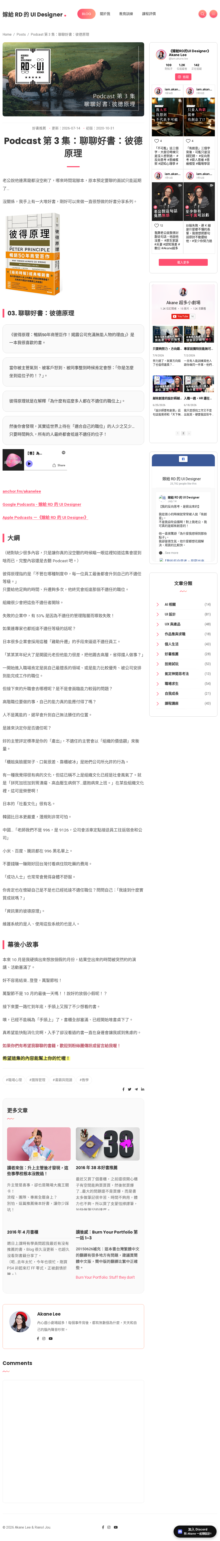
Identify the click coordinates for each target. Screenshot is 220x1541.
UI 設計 (170, 614)
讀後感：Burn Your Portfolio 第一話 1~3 (107, 1235)
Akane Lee (49, 1314)
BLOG (86, 13)
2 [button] (183, 433)
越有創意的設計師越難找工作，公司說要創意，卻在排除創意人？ (168, 398)
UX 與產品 (172, 624)
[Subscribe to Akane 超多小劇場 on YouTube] (73, 1440)
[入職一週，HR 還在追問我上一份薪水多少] (199, 383)
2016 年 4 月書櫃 (22, 1232)
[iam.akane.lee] (158, 91)
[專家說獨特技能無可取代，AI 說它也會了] (199, 334)
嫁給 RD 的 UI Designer (35, 13)
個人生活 (172, 644)
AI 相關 (170, 604)
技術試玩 (172, 664)
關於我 (105, 13)
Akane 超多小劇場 (183, 302)
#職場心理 (14, 1080)
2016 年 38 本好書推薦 (97, 1168)
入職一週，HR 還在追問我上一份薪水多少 (199, 398)
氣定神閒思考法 (177, 674)
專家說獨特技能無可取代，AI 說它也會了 (199, 348)
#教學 (84, 1080)
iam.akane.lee (175, 89)
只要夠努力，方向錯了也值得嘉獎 (168, 348)
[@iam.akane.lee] (161, 54)
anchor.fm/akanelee (22, 491)
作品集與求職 (175, 634)
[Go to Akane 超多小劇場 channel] (183, 292)
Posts (21, 34)
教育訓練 (126, 13)
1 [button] (177, 433)
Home (7, 34)
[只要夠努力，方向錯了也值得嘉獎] (168, 334)
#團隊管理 (37, 1080)
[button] (189, 433)
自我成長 (172, 693)
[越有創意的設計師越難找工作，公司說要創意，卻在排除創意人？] (168, 383)
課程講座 (172, 703)
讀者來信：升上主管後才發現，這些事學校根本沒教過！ (37, 1171)
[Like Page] (183, 459)
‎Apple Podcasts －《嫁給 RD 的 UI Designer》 (45, 517)
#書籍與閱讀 (62, 1080)
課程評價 (149, 13)
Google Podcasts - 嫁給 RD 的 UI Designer (42, 504)
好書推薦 (39, 128)
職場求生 (172, 684)
